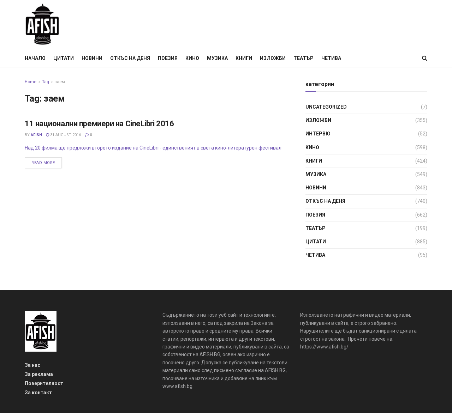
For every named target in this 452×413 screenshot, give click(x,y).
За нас (32, 365)
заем (60, 81)
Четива (331, 58)
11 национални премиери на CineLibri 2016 (99, 123)
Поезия (168, 58)
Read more (43, 162)
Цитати (63, 58)
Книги (244, 58)
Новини (92, 58)
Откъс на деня (130, 58)
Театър (303, 58)
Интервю (318, 133)
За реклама (39, 374)
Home (30, 81)
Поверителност (44, 383)
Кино (192, 58)
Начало (35, 58)
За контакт (38, 392)
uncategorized (326, 107)
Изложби (273, 58)
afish (36, 135)
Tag (45, 81)
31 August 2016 (65, 135)
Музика (217, 58)
